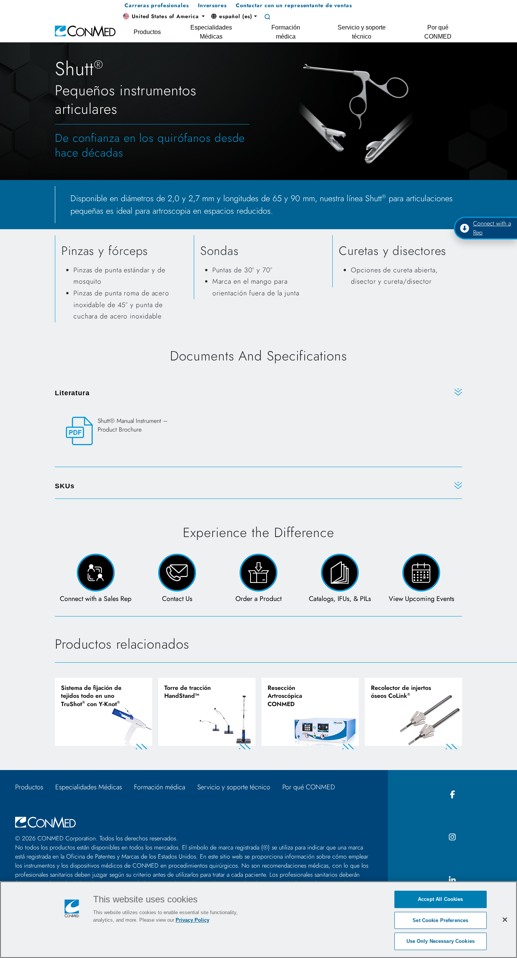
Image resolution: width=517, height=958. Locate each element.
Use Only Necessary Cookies (440, 941)
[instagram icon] (452, 837)
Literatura (72, 393)
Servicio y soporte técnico (233, 787)
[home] (85, 30)
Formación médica (159, 787)
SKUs (65, 486)
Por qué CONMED (308, 787)
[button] (164, 16)
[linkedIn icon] (452, 881)
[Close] (505, 919)
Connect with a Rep (492, 228)
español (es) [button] (235, 16)
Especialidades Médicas (88, 787)
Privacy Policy (192, 920)
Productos (29, 787)
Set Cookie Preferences (440, 920)
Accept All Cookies (440, 899)
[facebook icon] (452, 795)
